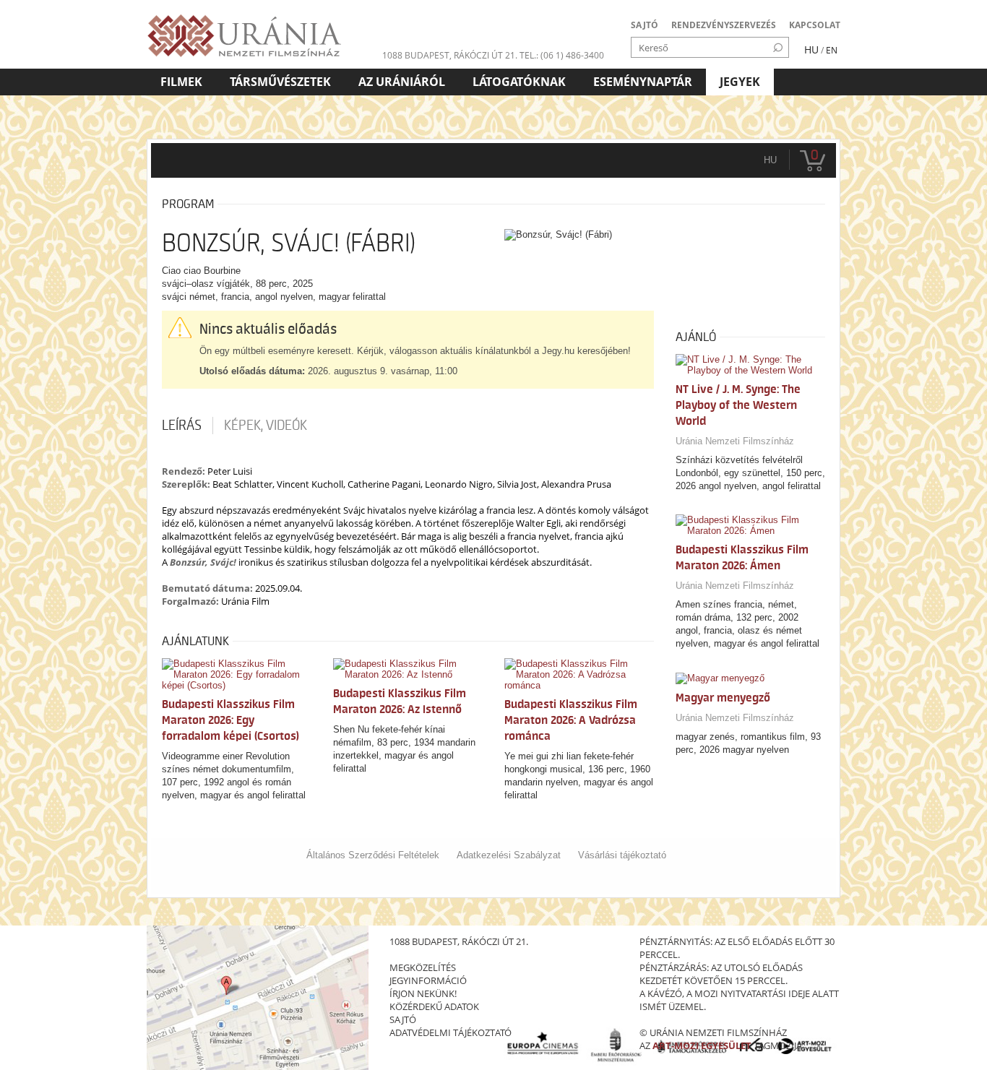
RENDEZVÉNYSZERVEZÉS (723, 25)
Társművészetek (280, 82)
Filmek (181, 82)
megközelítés (422, 967)
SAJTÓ (644, 25)
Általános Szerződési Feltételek (372, 855)
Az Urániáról (401, 82)
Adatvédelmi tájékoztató (450, 1032)
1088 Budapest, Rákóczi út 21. (449, 55)
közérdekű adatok (434, 1006)
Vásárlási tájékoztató (622, 855)
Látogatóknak (519, 82)
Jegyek (740, 82)
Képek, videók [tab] (265, 425)
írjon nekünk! (423, 993)
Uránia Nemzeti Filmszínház (735, 441)
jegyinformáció (428, 980)
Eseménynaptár (642, 82)
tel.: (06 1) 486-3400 (562, 55)
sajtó (402, 1019)
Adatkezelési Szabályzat (509, 855)
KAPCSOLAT (814, 25)
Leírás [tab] (182, 425)
